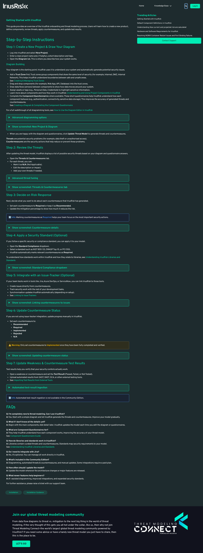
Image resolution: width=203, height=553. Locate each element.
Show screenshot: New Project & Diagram (35, 126)
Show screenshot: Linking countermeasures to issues (41, 302)
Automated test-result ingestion (29, 387)
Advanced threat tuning (25, 178)
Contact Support (169, 41)
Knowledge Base (161, 6)
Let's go (21, 543)
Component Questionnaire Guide (25, 436)
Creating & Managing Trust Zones (29, 81)
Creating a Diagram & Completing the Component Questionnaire (43, 105)
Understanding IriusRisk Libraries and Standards (32, 447)
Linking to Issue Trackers (25, 295)
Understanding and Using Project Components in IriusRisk (93, 93)
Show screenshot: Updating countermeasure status (40, 355)
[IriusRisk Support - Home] (15, 6)
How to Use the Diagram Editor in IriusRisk (73, 110)
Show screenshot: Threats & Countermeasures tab (39, 187)
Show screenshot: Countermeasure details (35, 227)
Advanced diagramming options (29, 117)
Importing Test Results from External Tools (33, 380)
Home (141, 6)
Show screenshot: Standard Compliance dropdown (39, 267)
